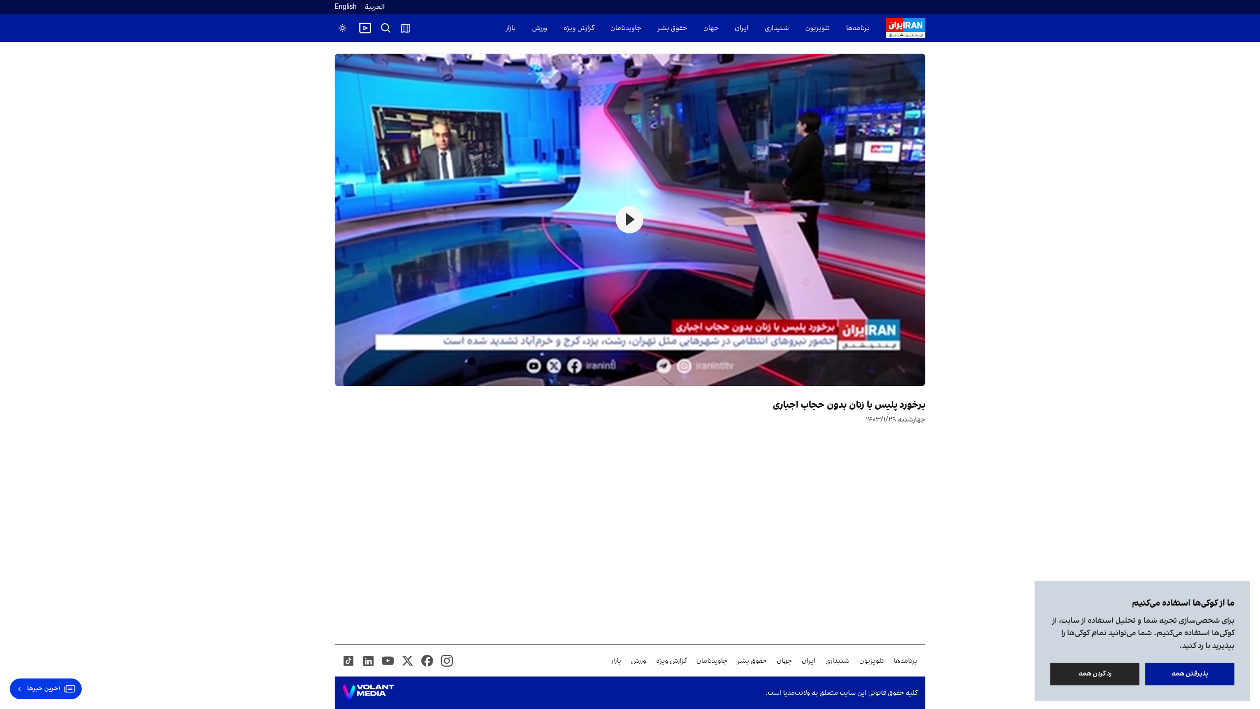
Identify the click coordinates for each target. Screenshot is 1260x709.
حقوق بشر (672, 28)
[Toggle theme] (342, 28)
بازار (511, 28)
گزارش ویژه (579, 28)
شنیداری (777, 28)
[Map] (405, 28)
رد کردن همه (1095, 674)
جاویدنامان (625, 28)
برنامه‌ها (858, 28)
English (346, 7)
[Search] (386, 28)
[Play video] (365, 28)
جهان (711, 28)
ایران (742, 28)
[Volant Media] (368, 692)
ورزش (539, 28)
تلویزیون (817, 28)
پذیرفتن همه (1189, 674)
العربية (375, 7)
